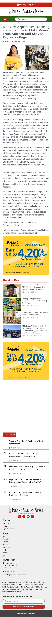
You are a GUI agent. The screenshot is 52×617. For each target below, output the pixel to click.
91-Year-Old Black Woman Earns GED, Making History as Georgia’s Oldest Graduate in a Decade (35, 287)
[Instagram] (32, 516)
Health (5, 550)
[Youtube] (28, 516)
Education (6, 547)
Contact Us (6, 526)
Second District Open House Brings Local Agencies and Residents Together (26, 455)
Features (6, 544)
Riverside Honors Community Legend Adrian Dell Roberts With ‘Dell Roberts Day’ (27, 468)
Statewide (6, 539)
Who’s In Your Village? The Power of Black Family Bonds (26, 442)
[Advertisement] (26, 407)
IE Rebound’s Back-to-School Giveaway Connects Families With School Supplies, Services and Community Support (34, 329)
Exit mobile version (26, 613)
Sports (5, 556)
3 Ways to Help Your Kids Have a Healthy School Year (35, 313)
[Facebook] (19, 516)
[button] (5, 19)
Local (4, 536)
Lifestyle (5, 553)
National (5, 542)
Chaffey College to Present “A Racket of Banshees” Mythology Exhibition (35, 301)
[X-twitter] (23, 516)
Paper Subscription (9, 529)
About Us (6, 523)
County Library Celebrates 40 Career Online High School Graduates (27, 493)
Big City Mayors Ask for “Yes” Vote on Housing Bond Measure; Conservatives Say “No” (27, 481)
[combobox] (31, 19)
